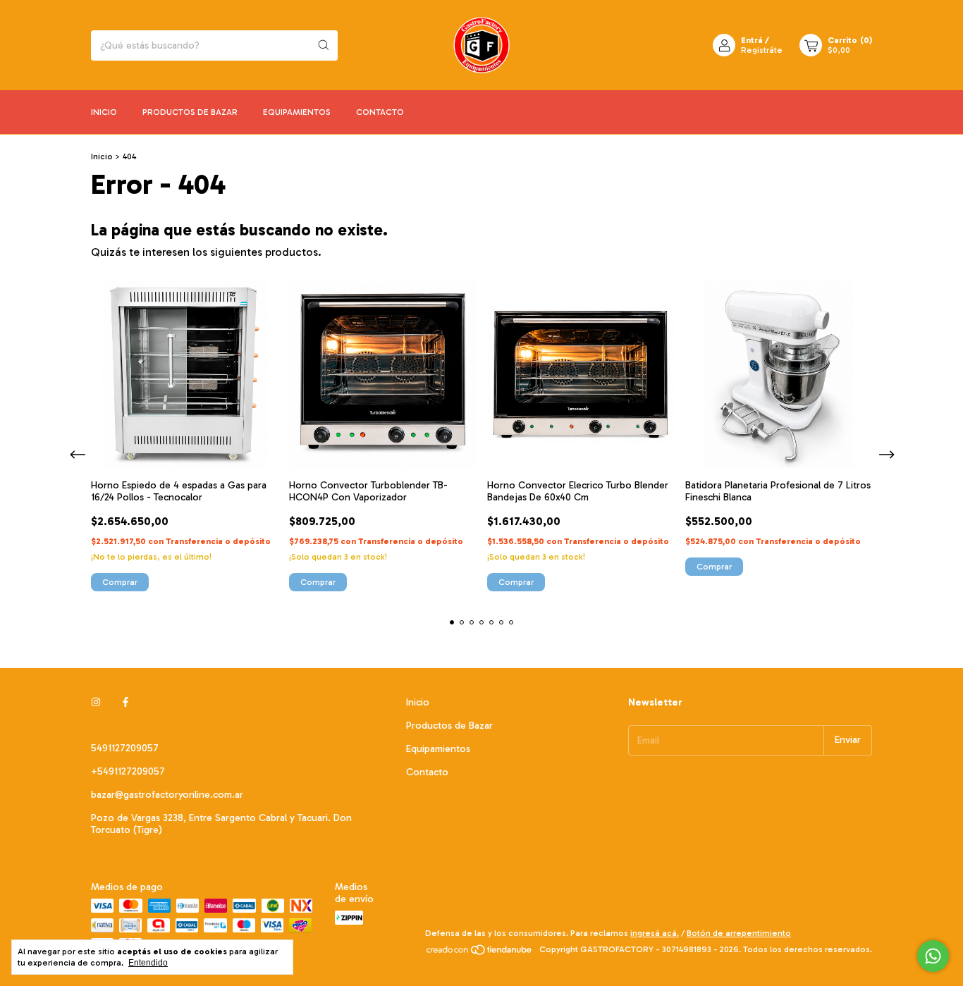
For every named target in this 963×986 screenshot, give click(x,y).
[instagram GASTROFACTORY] (96, 702)
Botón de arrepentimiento (739, 933)
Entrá (752, 40)
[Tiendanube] (479, 953)
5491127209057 (125, 748)
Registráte (762, 50)
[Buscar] (323, 45)
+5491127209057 (128, 771)
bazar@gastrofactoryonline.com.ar (167, 795)
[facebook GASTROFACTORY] (125, 702)
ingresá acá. (654, 933)
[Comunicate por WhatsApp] (933, 956)
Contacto (380, 112)
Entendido (148, 963)
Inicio (104, 112)
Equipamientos (297, 112)
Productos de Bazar (190, 112)
